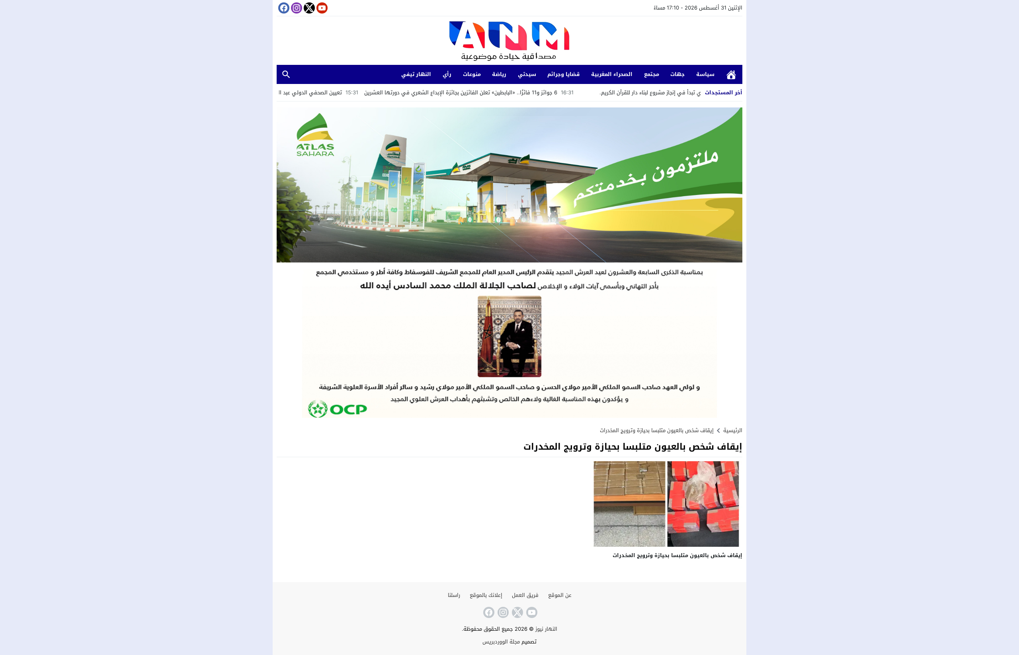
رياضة (499, 74)
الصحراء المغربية (611, 74)
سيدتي (527, 74)
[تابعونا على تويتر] (308, 8)
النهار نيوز (546, 629)
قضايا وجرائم (563, 74)
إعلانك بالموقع (486, 595)
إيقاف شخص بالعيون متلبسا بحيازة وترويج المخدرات (677, 555)
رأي (447, 74)
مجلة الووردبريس (501, 642)
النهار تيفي (416, 74)
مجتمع (651, 74)
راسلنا (454, 595)
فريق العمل (525, 595)
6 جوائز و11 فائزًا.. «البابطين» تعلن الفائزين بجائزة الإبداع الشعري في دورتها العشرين (506, 92)
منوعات (472, 74)
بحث (286, 74)
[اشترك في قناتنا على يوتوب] (321, 8)
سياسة (705, 74)
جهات (677, 74)
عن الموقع (560, 595)
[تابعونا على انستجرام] (295, 8)
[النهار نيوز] (509, 42)
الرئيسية (731, 74)
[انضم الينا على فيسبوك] (283, 8)
